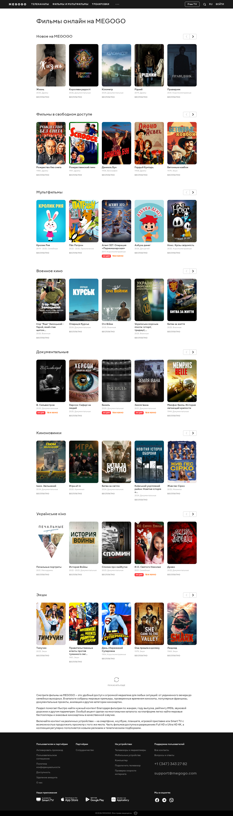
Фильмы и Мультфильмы (71, 4)
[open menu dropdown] (117, 4)
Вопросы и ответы (164, 755)
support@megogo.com (175, 773)
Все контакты (161, 750)
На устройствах (123, 744)
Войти (220, 4)
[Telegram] (164, 800)
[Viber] (171, 800)
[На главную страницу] (17, 4)
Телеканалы (40, 4)
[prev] (186, 36)
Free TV (192, 4)
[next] (193, 36)
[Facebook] (157, 800)
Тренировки (100, 4)
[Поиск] (204, 4)
